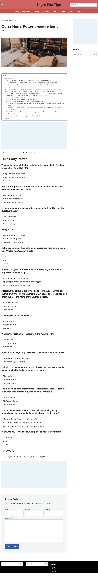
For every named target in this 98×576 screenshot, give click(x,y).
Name (7, 509)
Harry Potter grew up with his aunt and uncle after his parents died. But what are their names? (33, 82)
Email (27, 509)
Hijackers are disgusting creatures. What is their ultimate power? (25, 101)
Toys (14, 20)
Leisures (4, 20)
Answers (6, 118)
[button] (18, 11)
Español (53, 571)
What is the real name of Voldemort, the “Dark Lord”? (21, 99)
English (53, 568)
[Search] (94, 5)
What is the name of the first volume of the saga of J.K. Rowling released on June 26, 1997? (32, 80)
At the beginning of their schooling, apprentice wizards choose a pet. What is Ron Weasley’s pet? (34, 89)
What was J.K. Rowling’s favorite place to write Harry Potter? (24, 116)
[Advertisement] (34, 135)
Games (10, 20)
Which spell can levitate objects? (16, 97)
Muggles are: (10, 87)
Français (53, 564)
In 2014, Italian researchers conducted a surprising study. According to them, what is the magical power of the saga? (36, 113)
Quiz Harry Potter (9, 78)
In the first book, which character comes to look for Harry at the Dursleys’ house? (29, 85)
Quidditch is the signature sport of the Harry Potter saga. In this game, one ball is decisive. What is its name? (36, 104)
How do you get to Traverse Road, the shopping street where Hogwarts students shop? (31, 91)
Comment (9, 518)
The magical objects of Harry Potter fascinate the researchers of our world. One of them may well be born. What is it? (35, 108)
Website (48, 509)
